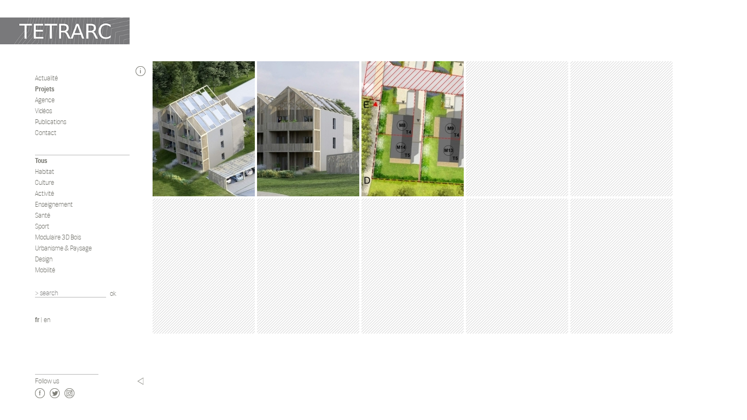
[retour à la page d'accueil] (65, 31)
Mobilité (45, 270)
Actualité (46, 78)
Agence (45, 100)
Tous (41, 160)
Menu (140, 381)
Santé (42, 215)
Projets (44, 89)
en (47, 320)
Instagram (69, 393)
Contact (45, 133)
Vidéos (43, 111)
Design (43, 259)
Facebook (40, 393)
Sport (42, 226)
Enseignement (54, 204)
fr (37, 320)
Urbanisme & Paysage (63, 248)
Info (140, 71)
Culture (44, 182)
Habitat (44, 171)
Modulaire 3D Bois (58, 237)
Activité (44, 193)
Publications (50, 122)
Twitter (55, 393)
